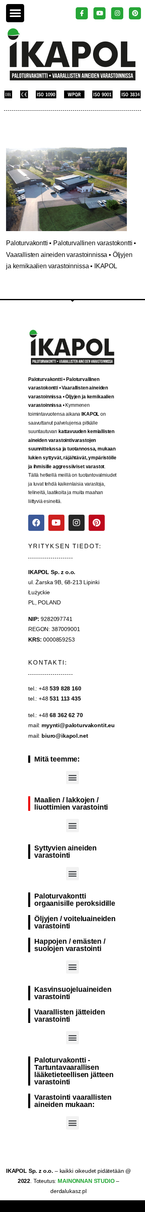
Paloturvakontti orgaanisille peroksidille (74, 899)
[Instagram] (76, 523)
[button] (15, 13)
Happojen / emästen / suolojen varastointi (70, 945)
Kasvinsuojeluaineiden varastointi (73, 993)
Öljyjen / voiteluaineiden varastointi (75, 922)
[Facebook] (36, 523)
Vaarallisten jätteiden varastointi (69, 1015)
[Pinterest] (97, 523)
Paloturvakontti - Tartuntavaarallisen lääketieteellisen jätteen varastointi (74, 1071)
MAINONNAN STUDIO (85, 1181)
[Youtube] (56, 523)
